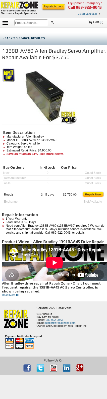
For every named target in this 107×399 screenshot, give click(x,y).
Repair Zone (63, 307)
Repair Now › (53, 6)
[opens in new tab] (27, 370)
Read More (9, 294)
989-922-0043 (89, 7)
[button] (52, 23)
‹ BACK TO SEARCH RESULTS (24, 38)
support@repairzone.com (60, 322)
